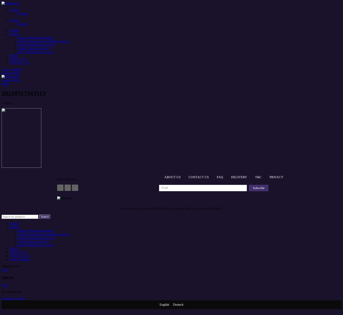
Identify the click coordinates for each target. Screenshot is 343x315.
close (5, 269)
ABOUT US (172, 177)
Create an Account (13, 298)
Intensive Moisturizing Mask (35, 37)
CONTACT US (199, 177)
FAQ (220, 177)
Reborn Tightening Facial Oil (35, 45)
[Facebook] (60, 188)
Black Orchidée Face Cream (35, 52)
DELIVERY (239, 177)
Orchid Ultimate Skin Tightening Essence (43, 41)
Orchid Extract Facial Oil (33, 48)
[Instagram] (68, 188)
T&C (258, 177)
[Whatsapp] (75, 188)
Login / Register (20, 259)
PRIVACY (276, 177)
